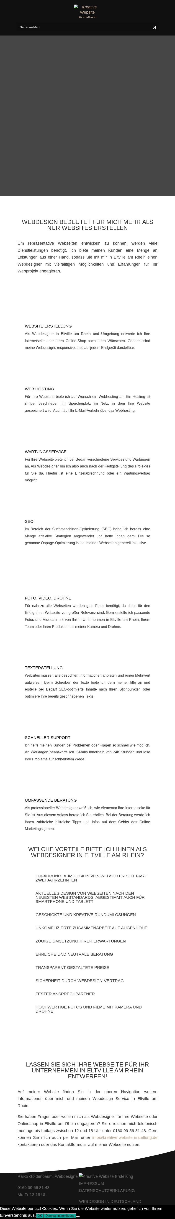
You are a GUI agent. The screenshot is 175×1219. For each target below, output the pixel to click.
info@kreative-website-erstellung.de (124, 1137)
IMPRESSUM (91, 1183)
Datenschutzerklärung (60, 1215)
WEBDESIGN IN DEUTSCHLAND (110, 1201)
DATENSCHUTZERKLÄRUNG (107, 1190)
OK (40, 1215)
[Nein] (78, 1216)
